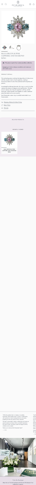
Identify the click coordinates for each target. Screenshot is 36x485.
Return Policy (7, 105)
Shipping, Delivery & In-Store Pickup (13, 102)
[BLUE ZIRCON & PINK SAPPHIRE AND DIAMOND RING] (9, 140)
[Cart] (33, 4)
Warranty (6, 108)
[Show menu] (2, 4)
